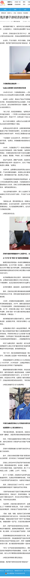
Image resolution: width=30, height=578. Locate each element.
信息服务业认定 (9, 570)
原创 (24, 4)
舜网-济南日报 (17, 21)
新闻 (5, 9)
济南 (15, 9)
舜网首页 (3, 13)
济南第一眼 (17, 2)
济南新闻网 (17, 4)
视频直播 (10, 4)
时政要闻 (25, 13)
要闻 (24, 2)
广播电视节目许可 (18, 570)
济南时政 (19, 13)
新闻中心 (10, 2)
